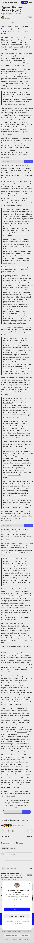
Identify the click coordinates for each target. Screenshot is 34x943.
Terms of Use (26, 920)
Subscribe (17, 910)
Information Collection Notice (22, 921)
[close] (29, 883)
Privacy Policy (18, 923)
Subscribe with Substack (18, 916)
